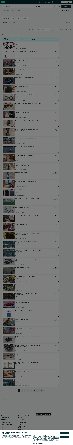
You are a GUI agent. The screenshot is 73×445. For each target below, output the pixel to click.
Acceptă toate (65, 433)
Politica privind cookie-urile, (14, 439)
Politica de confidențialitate (25, 439)
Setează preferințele (65, 441)
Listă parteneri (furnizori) (38, 443)
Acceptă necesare (64, 437)
